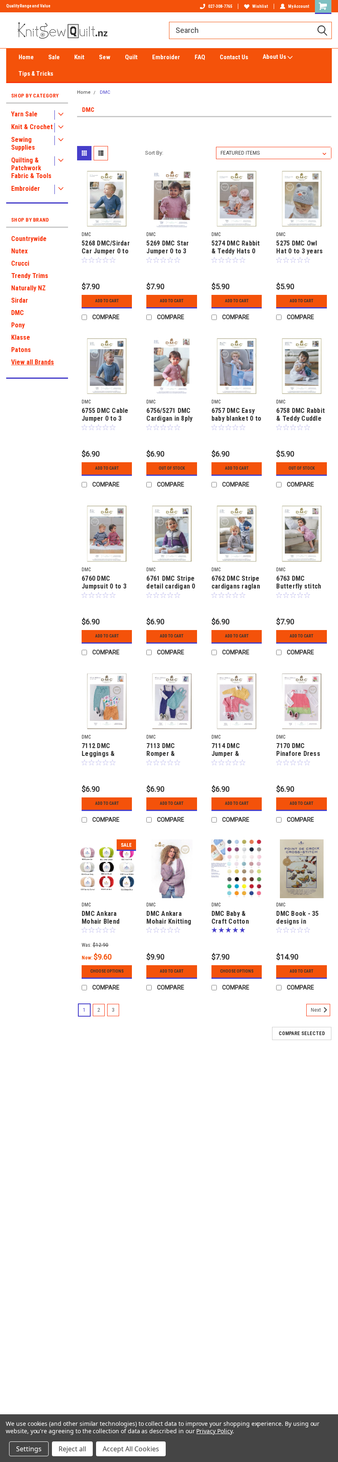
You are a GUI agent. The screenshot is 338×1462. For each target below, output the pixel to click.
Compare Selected (302, 1033)
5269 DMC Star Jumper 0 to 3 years (167, 247)
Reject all (72, 1448)
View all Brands (32, 362)
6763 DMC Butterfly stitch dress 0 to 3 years (298, 583)
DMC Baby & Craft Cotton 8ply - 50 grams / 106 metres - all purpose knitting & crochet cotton (236, 918)
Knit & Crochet (32, 127)
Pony (18, 325)
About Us (275, 56)
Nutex (19, 251)
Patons (21, 350)
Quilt (131, 57)
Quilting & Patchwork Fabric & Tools (31, 168)
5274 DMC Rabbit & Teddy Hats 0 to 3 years (235, 247)
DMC (17, 313)
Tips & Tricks (36, 73)
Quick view (107, 221)
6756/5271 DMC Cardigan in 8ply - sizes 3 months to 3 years (170, 415)
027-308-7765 (220, 6)
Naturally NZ (28, 288)
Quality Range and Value (28, 6)
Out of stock (172, 468)
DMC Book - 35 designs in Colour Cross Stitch (297, 918)
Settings (29, 1448)
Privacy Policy (214, 1431)
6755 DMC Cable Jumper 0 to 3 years (105, 415)
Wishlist (260, 6)
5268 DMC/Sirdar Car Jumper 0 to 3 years (106, 247)
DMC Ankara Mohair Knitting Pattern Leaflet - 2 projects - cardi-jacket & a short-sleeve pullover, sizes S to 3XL (171, 918)
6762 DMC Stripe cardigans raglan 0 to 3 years (235, 583)
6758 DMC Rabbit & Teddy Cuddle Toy (300, 415)
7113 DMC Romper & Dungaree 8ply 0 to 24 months (169, 750)
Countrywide (29, 239)
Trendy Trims (29, 276)
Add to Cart (107, 301)
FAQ (200, 57)
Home (26, 57)
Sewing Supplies (23, 143)
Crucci (20, 263)
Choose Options (107, 971)
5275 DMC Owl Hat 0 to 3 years (299, 247)
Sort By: (154, 153)
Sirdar (19, 300)
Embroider (166, 57)
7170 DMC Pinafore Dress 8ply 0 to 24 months (298, 750)
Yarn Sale (24, 114)
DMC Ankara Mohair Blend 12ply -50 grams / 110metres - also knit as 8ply (106, 918)
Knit (79, 57)
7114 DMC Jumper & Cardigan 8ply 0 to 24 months (233, 750)
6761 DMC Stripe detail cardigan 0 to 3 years (170, 583)
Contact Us (234, 57)
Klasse (20, 337)
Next (316, 1010)
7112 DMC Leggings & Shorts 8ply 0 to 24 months (105, 750)
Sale (54, 57)
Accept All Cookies (131, 1448)
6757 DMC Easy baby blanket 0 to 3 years (236, 415)
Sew (104, 57)
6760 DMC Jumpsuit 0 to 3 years (104, 583)
